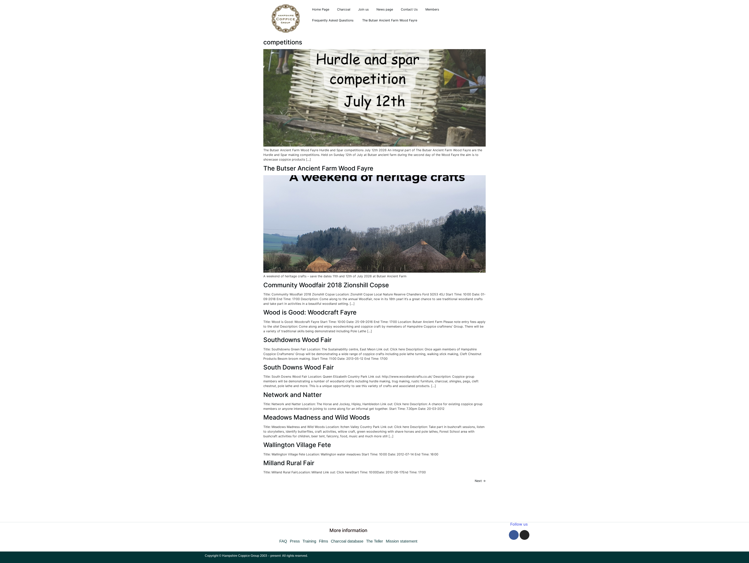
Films (323, 541)
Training (309, 541)
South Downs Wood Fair (298, 367)
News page (384, 9)
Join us (363, 9)
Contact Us (409, 9)
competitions (282, 42)
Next (480, 481)
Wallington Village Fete (297, 445)
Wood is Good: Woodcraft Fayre (310, 312)
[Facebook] (514, 535)
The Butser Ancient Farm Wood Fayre (389, 20)
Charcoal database (347, 541)
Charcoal (343, 9)
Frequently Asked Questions (333, 20)
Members (432, 9)
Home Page (320, 9)
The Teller (374, 541)
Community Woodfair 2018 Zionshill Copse (326, 285)
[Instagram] (524, 535)
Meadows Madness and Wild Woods (316, 417)
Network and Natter (292, 395)
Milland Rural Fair (288, 463)
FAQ (283, 541)
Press (295, 541)
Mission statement (401, 541)
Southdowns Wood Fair (297, 340)
